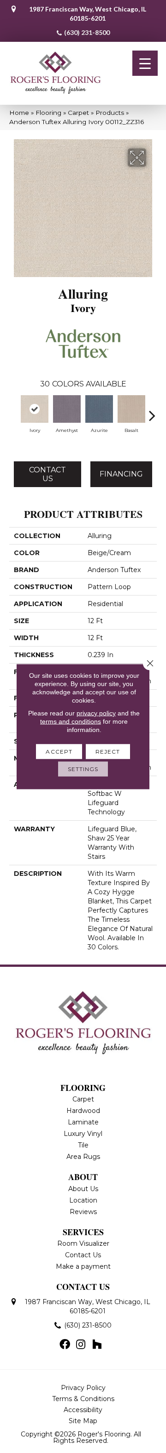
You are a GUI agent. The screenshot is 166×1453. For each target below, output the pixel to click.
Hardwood (83, 1111)
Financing (121, 474)
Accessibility (83, 1410)
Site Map (83, 1421)
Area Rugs (83, 1156)
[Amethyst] (67, 409)
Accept (59, 751)
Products (109, 112)
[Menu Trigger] (145, 63)
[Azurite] (99, 409)
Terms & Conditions (83, 1399)
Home (19, 112)
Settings (83, 769)
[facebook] (64, 1345)
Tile (83, 1145)
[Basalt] (131, 409)
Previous (14, 410)
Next (152, 410)
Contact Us (47, 474)
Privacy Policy (83, 1388)
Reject (107, 751)
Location (83, 1200)
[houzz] (96, 1345)
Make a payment (83, 1266)
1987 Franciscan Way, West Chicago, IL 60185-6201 (87, 13)
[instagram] (80, 1345)
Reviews (83, 1212)
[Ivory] (34, 409)
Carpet (78, 112)
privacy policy (96, 713)
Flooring (48, 112)
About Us (83, 1189)
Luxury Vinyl (83, 1133)
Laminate (83, 1122)
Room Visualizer (83, 1243)
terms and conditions (70, 721)
